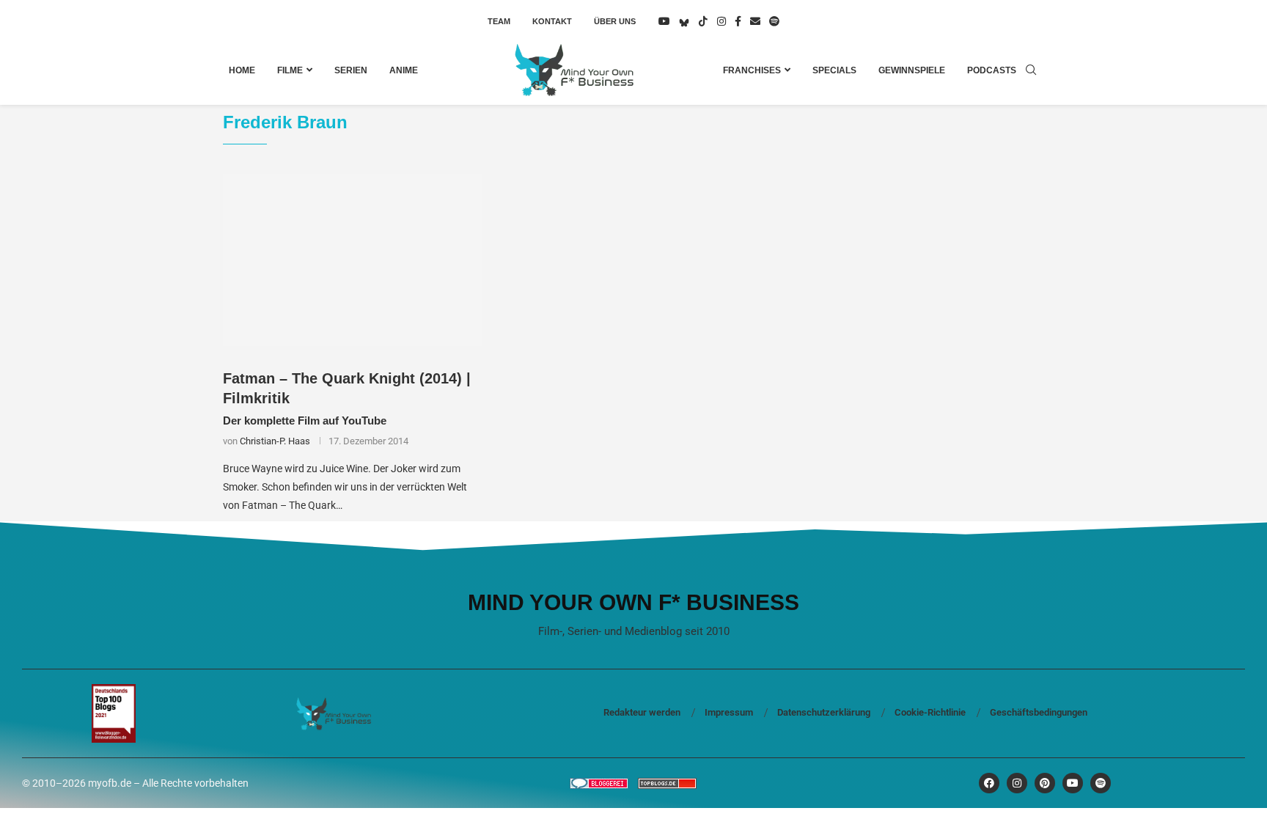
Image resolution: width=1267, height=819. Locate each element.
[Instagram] (721, 21)
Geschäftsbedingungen (1038, 712)
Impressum (729, 712)
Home (242, 70)
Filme (290, 70)
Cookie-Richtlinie (930, 712)
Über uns (615, 21)
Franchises (752, 70)
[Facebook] (738, 21)
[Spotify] (774, 21)
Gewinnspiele (911, 70)
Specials (834, 70)
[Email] (755, 21)
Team (499, 21)
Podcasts (991, 70)
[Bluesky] (684, 21)
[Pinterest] (1045, 783)
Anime (403, 70)
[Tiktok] (703, 21)
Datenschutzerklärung (823, 712)
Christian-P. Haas (275, 441)
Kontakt (552, 21)
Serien (350, 70)
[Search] (1031, 70)
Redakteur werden (641, 712)
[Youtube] (664, 21)
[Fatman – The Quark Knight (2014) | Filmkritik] (352, 260)
